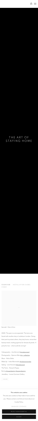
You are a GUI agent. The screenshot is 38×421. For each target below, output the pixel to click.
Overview (6, 284)
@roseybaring (10, 371)
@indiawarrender (25, 361)
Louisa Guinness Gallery (14, 4)
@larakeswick (20, 365)
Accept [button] (19, 416)
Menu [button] (34, 3)
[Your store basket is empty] (31, 3)
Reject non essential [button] (19, 411)
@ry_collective (25, 355)
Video (4, 287)
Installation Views (21, 284)
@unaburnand (24, 352)
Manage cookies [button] (19, 406)
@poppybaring (21, 371)
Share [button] (5, 379)
